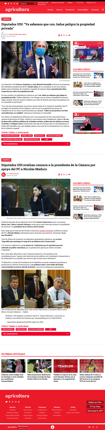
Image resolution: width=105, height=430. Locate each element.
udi (46, 139)
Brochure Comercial (58, 2)
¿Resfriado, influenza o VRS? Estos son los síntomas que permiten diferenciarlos (93, 102)
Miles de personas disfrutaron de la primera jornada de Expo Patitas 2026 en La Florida (39, 377)
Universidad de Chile (12, 415)
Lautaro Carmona (46, 231)
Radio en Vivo (91, 2)
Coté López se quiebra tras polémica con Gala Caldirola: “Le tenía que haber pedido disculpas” (92, 84)
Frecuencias (42, 4)
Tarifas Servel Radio (73, 413)
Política (6, 19)
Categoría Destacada (10, 135)
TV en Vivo (79, 2)
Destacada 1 (39, 135)
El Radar (42, 413)
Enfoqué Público (42, 415)
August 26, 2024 (37, 322)
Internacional (28, 415)
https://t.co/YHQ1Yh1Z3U (52, 318)
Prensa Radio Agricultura (17, 34)
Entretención (70, 10)
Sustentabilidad (83, 10)
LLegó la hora (42, 410)
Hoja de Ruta (42, 418)
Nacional (28, 418)
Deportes (59, 10)
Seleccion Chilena (12, 413)
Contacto (57, 413)
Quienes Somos (57, 410)
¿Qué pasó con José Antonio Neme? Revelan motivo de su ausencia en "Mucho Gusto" (82, 75)
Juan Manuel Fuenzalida (11, 139)
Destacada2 (21, 329)
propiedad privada (32, 139)
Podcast (70, 2)
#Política (8, 316)
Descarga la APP (43, 2)
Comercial (73, 410)
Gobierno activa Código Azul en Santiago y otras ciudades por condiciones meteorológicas (12, 378)
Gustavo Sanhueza (54, 135)
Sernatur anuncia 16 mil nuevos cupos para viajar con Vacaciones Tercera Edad (83, 93)
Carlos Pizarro (14, 173)
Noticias (50, 10)
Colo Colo (12, 410)
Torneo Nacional (12, 418)
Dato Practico (27, 410)
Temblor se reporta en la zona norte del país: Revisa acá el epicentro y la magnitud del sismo (65, 378)
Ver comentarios (10, 144)
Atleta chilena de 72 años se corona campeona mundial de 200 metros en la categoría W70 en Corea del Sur (91, 378)
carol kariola (7, 329)
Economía (28, 413)
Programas (95, 10)
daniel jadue (27, 135)
